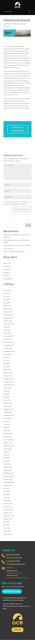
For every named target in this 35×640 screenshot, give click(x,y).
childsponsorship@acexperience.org (18, 578)
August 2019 (7, 519)
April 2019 (7, 528)
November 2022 (8, 409)
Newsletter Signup (12, 591)
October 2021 (8, 443)
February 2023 (8, 403)
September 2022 (9, 415)
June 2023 (7, 391)
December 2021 (8, 440)
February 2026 (8, 309)
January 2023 (7, 406)
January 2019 (7, 534)
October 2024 (8, 348)
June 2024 (7, 361)
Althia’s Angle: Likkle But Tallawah (14, 252)
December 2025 (8, 315)
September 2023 (9, 385)
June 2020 (7, 491)
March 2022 (7, 431)
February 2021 (8, 467)
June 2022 (7, 425)
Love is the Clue (8, 249)
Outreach (6, 276)
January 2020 (7, 507)
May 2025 (6, 327)
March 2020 (7, 501)
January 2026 (7, 312)
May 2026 (6, 300)
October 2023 (8, 382)
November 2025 (8, 318)
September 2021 (9, 446)
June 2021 (7, 455)
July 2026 (6, 294)
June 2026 (7, 297)
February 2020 (8, 504)
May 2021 (6, 458)
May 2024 (6, 364)
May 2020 (6, 494)
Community (21, 24)
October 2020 (8, 479)
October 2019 (8, 513)
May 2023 (6, 394)
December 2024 (8, 342)
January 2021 (7, 470)
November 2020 (8, 476)
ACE (6, 24)
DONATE (18, 629)
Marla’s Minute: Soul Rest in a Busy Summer (17, 246)
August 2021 (7, 449)
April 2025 (7, 330)
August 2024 (7, 354)
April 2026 (7, 303)
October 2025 (8, 321)
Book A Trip (7, 264)
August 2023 (7, 388)
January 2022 (7, 437)
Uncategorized (8, 279)
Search (28, 225)
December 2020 (8, 473)
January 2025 (7, 339)
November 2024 (8, 345)
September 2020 (9, 482)
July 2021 (6, 452)
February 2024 (8, 373)
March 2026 (7, 306)
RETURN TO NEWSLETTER (17, 129)
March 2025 (7, 333)
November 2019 (8, 510)
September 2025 (9, 324)
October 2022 (8, 412)
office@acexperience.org (14, 573)
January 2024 (7, 376)
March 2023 (7, 400)
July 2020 (6, 488)
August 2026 (7, 290)
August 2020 (7, 485)
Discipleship (7, 270)
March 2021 (7, 464)
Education (7, 273)
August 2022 (7, 418)
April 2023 (7, 397)
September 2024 (9, 351)
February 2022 (8, 434)
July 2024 (6, 357)
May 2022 (6, 427)
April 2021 (7, 461)
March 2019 (7, 531)
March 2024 (7, 370)
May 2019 (6, 525)
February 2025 (8, 336)
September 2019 (9, 516)
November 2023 (8, 379)
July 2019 (6, 522)
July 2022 (6, 421)
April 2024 (7, 367)
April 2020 (7, 498)
